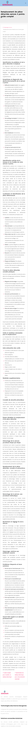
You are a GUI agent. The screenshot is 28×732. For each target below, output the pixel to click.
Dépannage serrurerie (8, 27)
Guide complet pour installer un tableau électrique (7, 675)
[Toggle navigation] (25, 3)
